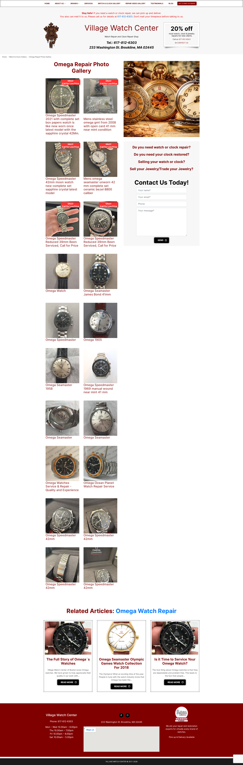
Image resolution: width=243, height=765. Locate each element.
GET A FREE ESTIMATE (187, 4)
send (160, 240)
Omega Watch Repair (146, 610)
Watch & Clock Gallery (109, 3)
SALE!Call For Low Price (70, 82)
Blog (171, 3)
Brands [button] (74, 3)
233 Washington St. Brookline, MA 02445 (121, 47)
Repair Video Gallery (135, 3)
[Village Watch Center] (51, 35)
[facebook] (121, 715)
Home (47, 3)
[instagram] (127, 715)
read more (67, 682)
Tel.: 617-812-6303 (121, 43)
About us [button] (59, 3)
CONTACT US (182, 43)
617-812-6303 (124, 16)
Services (88, 3)
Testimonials (157, 3)
